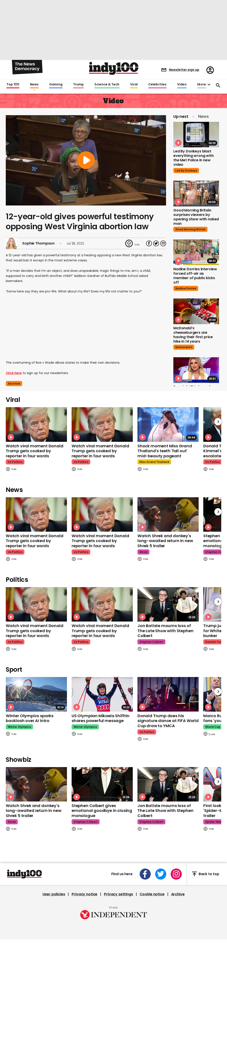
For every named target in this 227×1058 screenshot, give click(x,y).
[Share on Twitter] (156, 243)
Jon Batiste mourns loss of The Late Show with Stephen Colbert (165, 630)
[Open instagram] (176, 874)
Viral (134, 85)
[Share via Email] (163, 243)
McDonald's (183, 347)
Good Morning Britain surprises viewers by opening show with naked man (196, 217)
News (34, 85)
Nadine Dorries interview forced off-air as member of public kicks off (195, 275)
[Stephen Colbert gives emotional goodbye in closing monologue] (102, 784)
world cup (212, 727)
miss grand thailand (154, 462)
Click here (14, 373)
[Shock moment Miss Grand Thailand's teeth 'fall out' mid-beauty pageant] (168, 424)
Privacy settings (118, 894)
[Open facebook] (145, 874)
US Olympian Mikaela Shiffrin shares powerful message (100, 718)
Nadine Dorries (185, 288)
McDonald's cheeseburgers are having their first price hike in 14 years (193, 335)
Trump (78, 85)
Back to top (209, 874)
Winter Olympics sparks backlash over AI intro (29, 718)
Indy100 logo (113, 68)
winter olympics (19, 727)
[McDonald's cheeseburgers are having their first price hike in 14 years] (196, 311)
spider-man (213, 822)
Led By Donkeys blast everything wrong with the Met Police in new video (193, 158)
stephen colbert (151, 642)
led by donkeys (186, 170)
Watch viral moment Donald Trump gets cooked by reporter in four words (34, 451)
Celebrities (157, 85)
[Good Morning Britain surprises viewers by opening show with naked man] (196, 193)
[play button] (86, 160)
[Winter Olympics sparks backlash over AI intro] (36, 694)
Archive (178, 894)
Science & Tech (106, 85)
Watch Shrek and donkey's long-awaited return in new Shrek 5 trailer (165, 541)
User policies (54, 894)
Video (182, 85)
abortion (14, 383)
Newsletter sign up (184, 69)
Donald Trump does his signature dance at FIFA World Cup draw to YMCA (168, 720)
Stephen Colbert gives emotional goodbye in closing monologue (102, 810)
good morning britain (190, 229)
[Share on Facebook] (149, 243)
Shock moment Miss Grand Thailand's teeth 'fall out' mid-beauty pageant (164, 451)
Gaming (56, 85)
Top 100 (12, 85)
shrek (143, 552)
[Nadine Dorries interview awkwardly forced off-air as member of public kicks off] (196, 252)
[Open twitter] (160, 874)
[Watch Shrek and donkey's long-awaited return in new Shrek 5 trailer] (168, 514)
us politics (15, 462)
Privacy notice (84, 894)
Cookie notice (152, 894)
